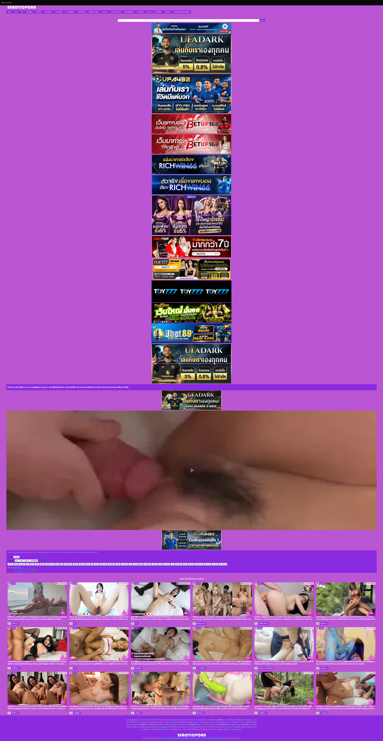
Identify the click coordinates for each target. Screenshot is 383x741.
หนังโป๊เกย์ (48, 12)
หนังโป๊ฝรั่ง (59, 12)
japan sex (207, 564)
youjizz (154, 564)
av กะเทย (215, 564)
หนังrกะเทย (103, 564)
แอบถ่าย (105, 12)
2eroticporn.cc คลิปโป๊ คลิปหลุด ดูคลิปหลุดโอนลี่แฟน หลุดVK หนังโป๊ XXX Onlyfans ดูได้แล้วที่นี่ (191, 738)
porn (9, 12)
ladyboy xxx (198, 564)
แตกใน (10, 564)
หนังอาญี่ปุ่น (89, 564)
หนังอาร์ (168, 12)
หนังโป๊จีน (158, 12)
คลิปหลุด (29, 12)
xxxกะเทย (166, 564)
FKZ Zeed (17, 568)
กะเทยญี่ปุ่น (147, 564)
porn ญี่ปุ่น (179, 564)
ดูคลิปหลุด (161, 729)
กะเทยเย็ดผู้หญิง (138, 564)
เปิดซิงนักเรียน (94, 12)
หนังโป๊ (75, 564)
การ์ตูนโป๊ (140, 12)
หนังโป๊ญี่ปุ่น (70, 12)
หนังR (117, 564)
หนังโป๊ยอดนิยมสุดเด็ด (182, 12)
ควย (130, 564)
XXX (155, 720)
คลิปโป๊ (38, 12)
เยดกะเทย (22, 564)
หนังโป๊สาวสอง (50, 564)
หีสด (32, 564)
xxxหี (160, 564)
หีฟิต (37, 564)
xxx (16, 12)
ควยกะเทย (124, 564)
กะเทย (149, 12)
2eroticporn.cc (236, 729)
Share (18, 570)
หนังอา (96, 564)
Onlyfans (212, 722)
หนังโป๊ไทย (81, 12)
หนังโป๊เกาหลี (116, 12)
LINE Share (33, 570)
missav (191, 564)
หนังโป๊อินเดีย (128, 12)
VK (22, 12)
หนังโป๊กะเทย (68, 564)
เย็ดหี (15, 564)
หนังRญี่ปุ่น (111, 564)
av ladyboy (223, 564)
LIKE (11, 570)
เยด (28, 564)
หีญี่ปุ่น (42, 564)
